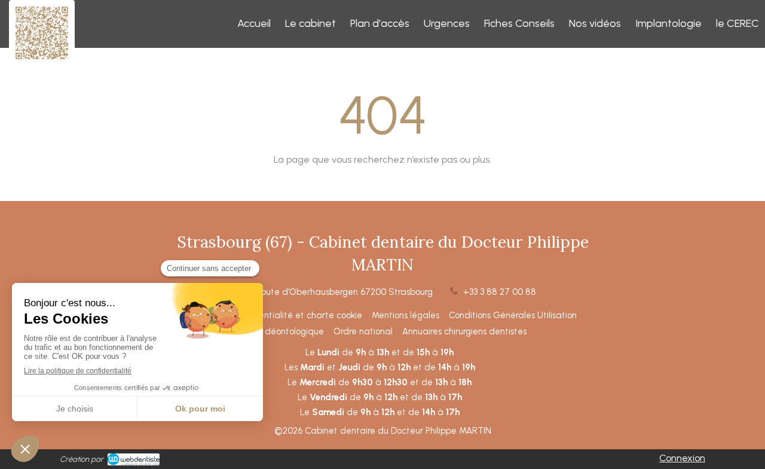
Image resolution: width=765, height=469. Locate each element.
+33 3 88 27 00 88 (499, 292)
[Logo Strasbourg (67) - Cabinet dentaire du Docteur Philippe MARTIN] (42, 59)
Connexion (682, 458)
